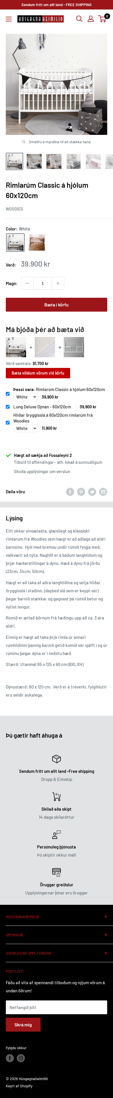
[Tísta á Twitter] (92, 491)
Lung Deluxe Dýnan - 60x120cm (42, 406)
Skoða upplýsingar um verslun (42, 471)
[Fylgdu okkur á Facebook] (10, 1058)
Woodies (14, 208)
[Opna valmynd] (9, 19)
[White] (15, 242)
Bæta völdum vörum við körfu (38, 373)
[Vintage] (37, 242)
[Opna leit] (79, 19)
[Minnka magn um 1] (27, 283)
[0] (102, 18)
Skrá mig (23, 1024)
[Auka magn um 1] (58, 283)
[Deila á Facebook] (70, 491)
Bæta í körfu (56, 304)
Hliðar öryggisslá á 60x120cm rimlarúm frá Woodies (53, 417)
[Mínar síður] (91, 19)
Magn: (11, 283)
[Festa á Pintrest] (81, 491)
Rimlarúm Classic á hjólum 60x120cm (59, 389)
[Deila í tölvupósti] (103, 491)
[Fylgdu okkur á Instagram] (21, 1058)
